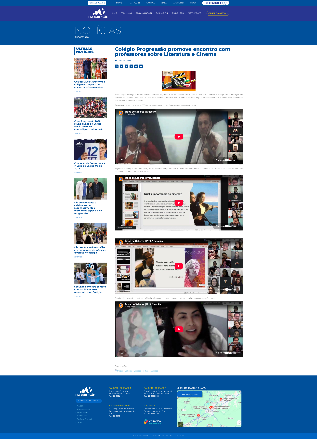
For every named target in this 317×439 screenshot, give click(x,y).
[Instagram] (207, 3)
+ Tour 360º (79, 406)
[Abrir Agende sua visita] (227, 13)
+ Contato (79, 422)
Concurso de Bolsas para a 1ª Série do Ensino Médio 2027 (89, 166)
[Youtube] (216, 3)
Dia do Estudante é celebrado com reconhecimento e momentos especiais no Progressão (88, 208)
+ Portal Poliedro (81, 416)
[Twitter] (213, 3)
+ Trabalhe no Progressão (84, 419)
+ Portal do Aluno (82, 412)
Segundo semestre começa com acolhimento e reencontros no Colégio (90, 289)
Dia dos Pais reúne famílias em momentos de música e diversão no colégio (90, 250)
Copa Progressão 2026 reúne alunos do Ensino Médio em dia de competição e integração (88, 125)
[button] (224, 3)
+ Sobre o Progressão (83, 409)
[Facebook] (210, 3)
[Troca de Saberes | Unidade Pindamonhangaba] (136, 371)
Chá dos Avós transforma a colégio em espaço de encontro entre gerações (90, 84)
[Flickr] (219, 3)
